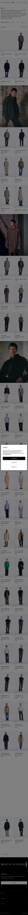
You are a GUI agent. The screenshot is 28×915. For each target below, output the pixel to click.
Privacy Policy (8, 454)
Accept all (14, 458)
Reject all (14, 466)
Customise (14, 462)
